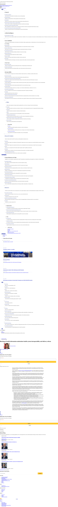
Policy (8, 102)
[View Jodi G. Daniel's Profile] (2, 349)
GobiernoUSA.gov (4, 504)
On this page (1, 431)
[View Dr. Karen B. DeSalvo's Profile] (7, 348)
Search (1, 330)
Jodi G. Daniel (6, 349)
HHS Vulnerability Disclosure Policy (6, 505)
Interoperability (3, 478)
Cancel (29, 363)
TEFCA (3, 481)
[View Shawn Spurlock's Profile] (4, 467)
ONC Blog (3, 332)
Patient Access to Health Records (6, 480)
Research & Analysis (9, 135)
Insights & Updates (4, 338)
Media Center (3, 489)
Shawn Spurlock (4, 468)
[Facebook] (29, 411)
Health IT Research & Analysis (5, 486)
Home (2, 331)
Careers (2, 495)
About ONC (3, 494)
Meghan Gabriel (4, 439)
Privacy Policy (3, 502)
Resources (7, 187)
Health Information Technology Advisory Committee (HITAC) (7, 479)
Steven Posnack (4, 449)
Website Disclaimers (4, 503)
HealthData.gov (4, 485)
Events (2, 491)
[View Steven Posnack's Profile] (4, 448)
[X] (28, 350)
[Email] (28, 352)
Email (2, 419)
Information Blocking (4, 477)
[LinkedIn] (28, 351)
